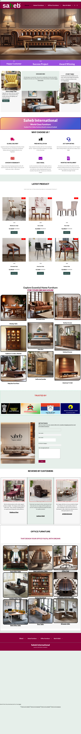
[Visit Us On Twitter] (25, 706)
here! (20, 704)
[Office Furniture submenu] (60, 5)
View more (5, 100)
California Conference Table (65, 597)
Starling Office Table (15, 598)
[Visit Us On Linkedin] (45, 706)
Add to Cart (14, 232)
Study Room (66, 80)
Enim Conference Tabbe (40, 571)
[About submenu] (30, 5)
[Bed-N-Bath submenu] (72, 5)
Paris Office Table (15, 571)
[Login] (77, 5)
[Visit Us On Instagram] (55, 706)
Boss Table (40, 624)
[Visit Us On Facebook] (35, 706)
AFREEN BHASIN (67, 514)
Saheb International (40, 645)
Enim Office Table (15, 625)
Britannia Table (65, 624)
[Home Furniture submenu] (45, 5)
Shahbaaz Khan (13, 512)
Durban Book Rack (40, 597)
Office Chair (65, 571)
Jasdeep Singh (40, 516)
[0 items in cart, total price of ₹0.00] (74, 5)
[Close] (0, 0)
